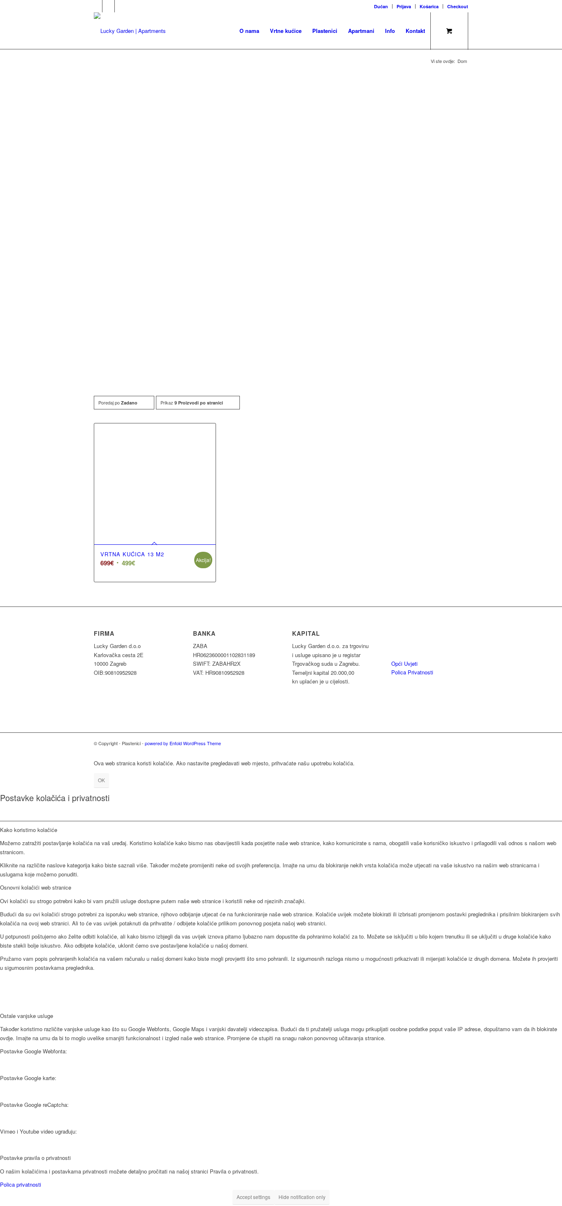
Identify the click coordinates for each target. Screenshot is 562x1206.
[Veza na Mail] (108, 6)
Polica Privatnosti (412, 672)
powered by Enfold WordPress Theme (183, 743)
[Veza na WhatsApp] (96, 6)
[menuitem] (381, 6)
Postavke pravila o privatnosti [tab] (35, 1158)
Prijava (404, 6)
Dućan (381, 6)
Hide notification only (302, 1196)
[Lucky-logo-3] (130, 30)
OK (101, 779)
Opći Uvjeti (404, 663)
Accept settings (253, 1196)
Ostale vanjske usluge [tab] (26, 1016)
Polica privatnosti (20, 1184)
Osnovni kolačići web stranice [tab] (35, 887)
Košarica (429, 6)
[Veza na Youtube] (121, 6)
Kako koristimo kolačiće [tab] (28, 830)
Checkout (457, 6)
